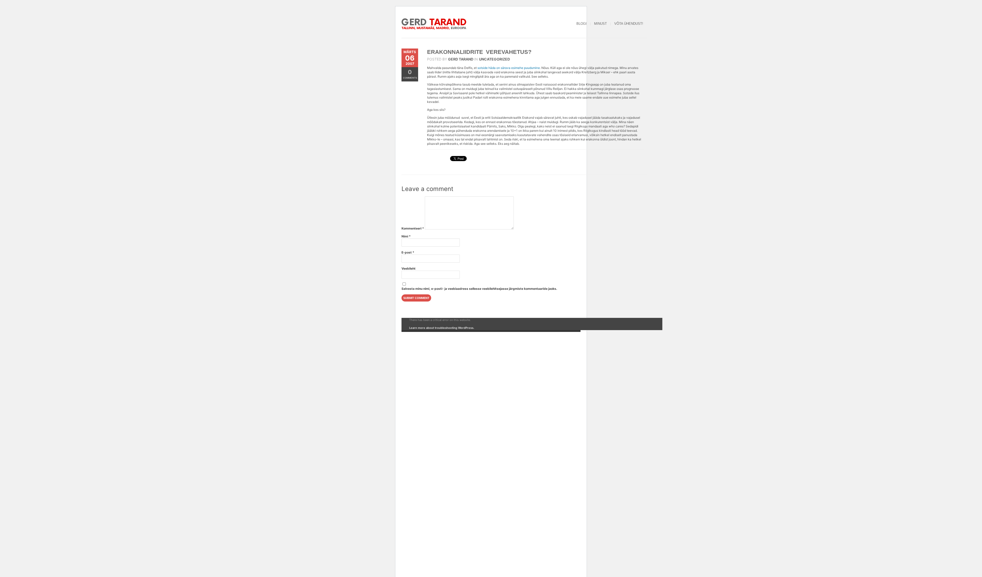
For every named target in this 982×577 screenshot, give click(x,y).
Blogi (581, 24)
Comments (410, 74)
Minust (600, 24)
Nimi (406, 236)
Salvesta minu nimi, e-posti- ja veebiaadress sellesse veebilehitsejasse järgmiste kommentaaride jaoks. (479, 289)
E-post (407, 252)
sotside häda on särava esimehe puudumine (508, 68)
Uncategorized (494, 59)
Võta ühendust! (628, 24)
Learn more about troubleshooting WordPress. (441, 328)
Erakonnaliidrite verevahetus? (479, 52)
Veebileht (408, 268)
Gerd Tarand (460, 59)
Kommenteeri (412, 228)
